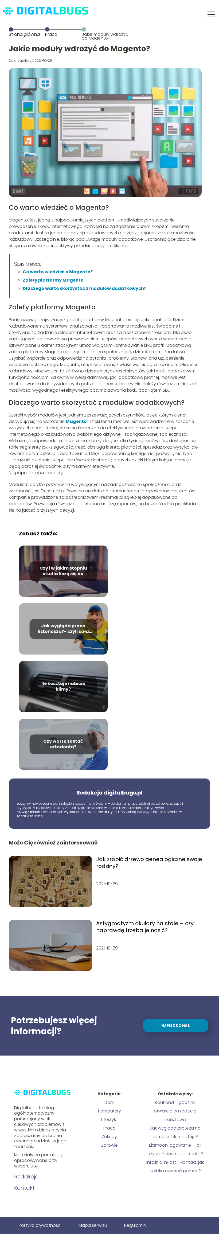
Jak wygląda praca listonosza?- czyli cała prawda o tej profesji (63, 628)
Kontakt (24, 1187)
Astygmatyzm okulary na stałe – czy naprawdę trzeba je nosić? (145, 927)
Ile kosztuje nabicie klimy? (63, 686)
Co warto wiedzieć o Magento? (58, 272)
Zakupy (109, 1137)
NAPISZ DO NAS (175, 1025)
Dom (109, 1102)
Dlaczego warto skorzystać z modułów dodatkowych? (84, 288)
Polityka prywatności (40, 1225)
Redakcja (26, 1176)
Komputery (109, 1111)
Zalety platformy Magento (53, 280)
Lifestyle (109, 1119)
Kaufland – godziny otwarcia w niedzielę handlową (175, 1111)
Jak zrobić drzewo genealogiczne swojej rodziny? (150, 863)
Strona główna (24, 34)
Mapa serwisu (93, 1225)
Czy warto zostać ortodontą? (63, 744)
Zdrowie (109, 1145)
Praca (51, 34)
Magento (76, 421)
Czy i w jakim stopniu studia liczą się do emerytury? (63, 571)
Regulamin (135, 1225)
